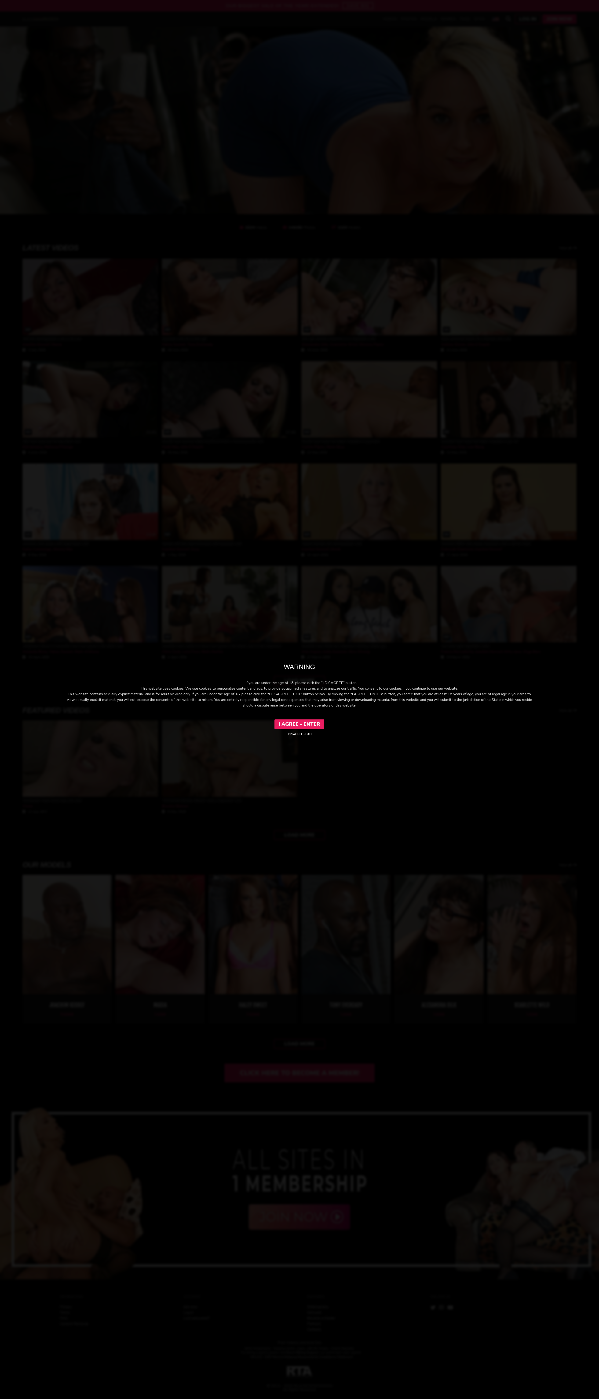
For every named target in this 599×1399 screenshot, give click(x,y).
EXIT (308, 734)
